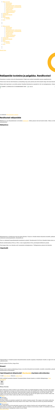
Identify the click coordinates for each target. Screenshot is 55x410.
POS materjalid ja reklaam (12, 114)
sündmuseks (25, 120)
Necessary (4, 397)
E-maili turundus (9, 8)
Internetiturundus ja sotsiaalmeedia (13, 7)
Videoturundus (9, 9)
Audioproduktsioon (10, 12)
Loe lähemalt (3, 379)
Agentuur (8, 18)
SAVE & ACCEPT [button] (4, 409)
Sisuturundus (9, 4)
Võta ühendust (6, 17)
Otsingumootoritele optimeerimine (13, 5)
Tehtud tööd (5, 13)
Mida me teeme (6, 1)
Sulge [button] (49, 378)
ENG (4, 19)
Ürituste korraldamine (11, 10)
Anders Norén (19, 375)
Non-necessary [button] (3, 402)
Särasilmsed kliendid (7, 14)
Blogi (4, 16)
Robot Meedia (7, 375)
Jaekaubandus (9, 3)
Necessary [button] (2, 396)
